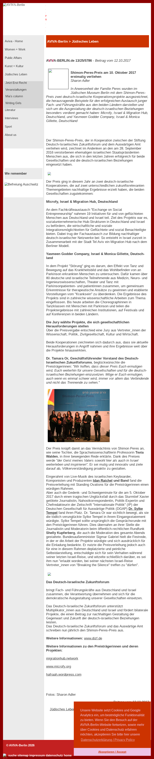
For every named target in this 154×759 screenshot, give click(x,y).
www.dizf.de (93, 638)
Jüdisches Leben (15, 74)
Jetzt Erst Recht (16, 82)
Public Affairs (13, 57)
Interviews (11, 118)
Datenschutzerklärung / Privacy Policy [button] (108, 740)
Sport (8, 126)
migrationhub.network (62, 658)
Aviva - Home (13, 41)
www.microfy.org (58, 666)
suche (12, 755)
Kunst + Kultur (13, 66)
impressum (37, 755)
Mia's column (14, 96)
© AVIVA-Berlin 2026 (20, 745)
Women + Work (14, 49)
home (68, 755)
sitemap (22, 755)
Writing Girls (13, 103)
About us (10, 134)
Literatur (9, 110)
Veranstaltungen (15, 89)
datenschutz (54, 755)
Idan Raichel (102, 480)
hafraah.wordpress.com (63, 674)
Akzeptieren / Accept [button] (112, 751)
